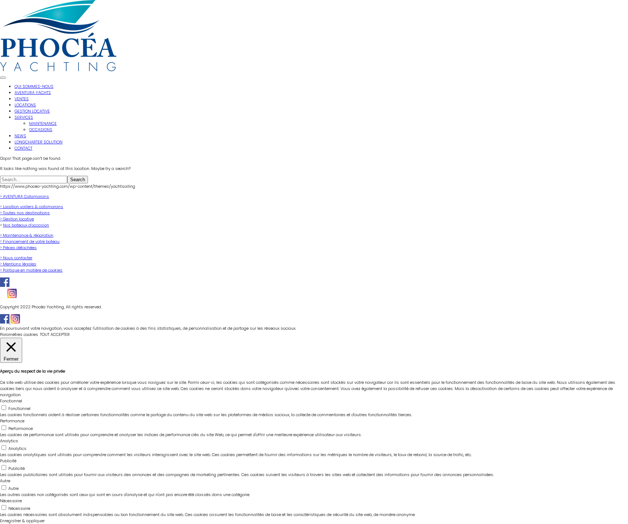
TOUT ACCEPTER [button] (55, 334)
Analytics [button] (9, 441)
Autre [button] (5, 481)
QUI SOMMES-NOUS (34, 86)
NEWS (20, 136)
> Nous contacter (16, 258)
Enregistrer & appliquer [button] (22, 521)
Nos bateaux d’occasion (26, 225)
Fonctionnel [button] (11, 401)
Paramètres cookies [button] (19, 334)
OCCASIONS (40, 130)
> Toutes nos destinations (25, 213)
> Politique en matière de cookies (31, 270)
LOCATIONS (25, 105)
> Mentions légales (18, 264)
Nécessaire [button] (11, 501)
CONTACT (23, 148)
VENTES (22, 99)
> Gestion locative (17, 219)
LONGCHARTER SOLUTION (39, 142)
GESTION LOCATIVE (32, 111)
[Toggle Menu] (3, 78)
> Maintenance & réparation (26, 235)
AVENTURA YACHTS (33, 93)
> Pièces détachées (18, 248)
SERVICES (24, 117)
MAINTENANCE (43, 123)
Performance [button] (12, 421)
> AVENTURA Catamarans (24, 196)
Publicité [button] (8, 461)
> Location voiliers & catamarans (31, 207)
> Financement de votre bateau (30, 241)
